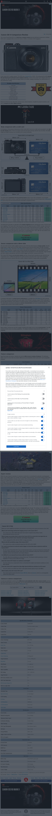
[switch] (43, 394)
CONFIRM (16, 446)
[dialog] (26, 408)
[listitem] (26, 391)
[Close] (49, 368)
